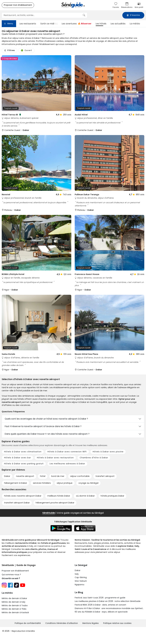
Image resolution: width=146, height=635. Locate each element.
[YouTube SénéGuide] (22, 585)
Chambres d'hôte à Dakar (94, 457)
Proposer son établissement (15, 570)
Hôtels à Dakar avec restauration (55, 457)
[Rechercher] (84, 15)
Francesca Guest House (87, 274)
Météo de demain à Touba (15, 605)
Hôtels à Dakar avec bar (17, 457)
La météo (135, 23)
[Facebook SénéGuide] (10, 585)
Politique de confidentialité (28, 623)
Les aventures (76, 23)
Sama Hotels (8, 354)
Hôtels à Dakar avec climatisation (22, 451)
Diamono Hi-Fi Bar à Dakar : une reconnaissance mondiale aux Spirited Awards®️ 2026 (108, 608)
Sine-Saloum (81, 581)
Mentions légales (90, 623)
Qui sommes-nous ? (11, 574)
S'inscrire (135, 15)
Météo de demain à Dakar (14, 598)
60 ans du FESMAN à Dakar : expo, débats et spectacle (101, 611)
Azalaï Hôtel (81, 114)
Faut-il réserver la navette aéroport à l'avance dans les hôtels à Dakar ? (43, 426)
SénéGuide (48, 513)
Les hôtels (101, 23)
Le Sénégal (81, 565)
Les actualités (118, 23)
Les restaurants (28, 23)
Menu (10, 23)
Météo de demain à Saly (13, 602)
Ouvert (26, 50)
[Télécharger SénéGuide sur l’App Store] (85, 528)
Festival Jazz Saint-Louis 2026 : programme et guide (100, 597)
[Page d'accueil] (73, 5)
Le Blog (79, 592)
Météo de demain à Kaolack (15, 612)
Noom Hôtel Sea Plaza (86, 354)
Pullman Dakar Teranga (87, 194)
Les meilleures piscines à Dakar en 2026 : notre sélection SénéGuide (107, 601)
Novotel (6, 194)
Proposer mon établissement (18, 5)
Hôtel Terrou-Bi (11, 114)
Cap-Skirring (81, 577)
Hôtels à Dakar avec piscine (108, 451)
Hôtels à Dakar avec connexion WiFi (67, 451)
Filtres (11, 50)
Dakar (77, 570)
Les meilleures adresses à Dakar (67, 463)
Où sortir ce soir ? (11, 578)
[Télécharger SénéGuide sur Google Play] (61, 528)
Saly (77, 574)
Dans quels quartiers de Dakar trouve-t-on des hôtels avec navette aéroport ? (47, 433)
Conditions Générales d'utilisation (61, 623)
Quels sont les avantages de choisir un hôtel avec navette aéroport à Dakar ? (46, 418)
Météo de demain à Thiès (14, 609)
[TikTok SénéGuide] (16, 585)
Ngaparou (79, 584)
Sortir (48, 23)
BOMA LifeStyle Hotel (13, 274)
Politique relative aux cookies (117, 623)
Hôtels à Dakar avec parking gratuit (24, 463)
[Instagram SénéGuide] (4, 585)
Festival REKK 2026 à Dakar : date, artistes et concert (100, 604)
